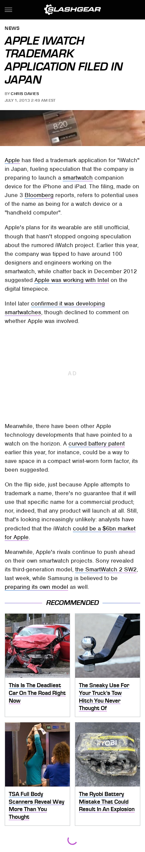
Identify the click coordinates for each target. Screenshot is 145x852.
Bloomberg (39, 195)
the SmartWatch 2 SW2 (106, 569)
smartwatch (78, 177)
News (12, 29)
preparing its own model (36, 586)
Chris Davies (25, 93)
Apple (12, 160)
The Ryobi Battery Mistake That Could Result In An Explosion (107, 801)
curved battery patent (96, 443)
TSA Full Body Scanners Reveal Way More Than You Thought (36, 805)
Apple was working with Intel (71, 280)
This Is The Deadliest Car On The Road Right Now (37, 693)
